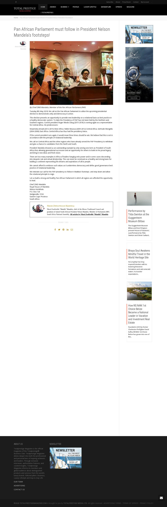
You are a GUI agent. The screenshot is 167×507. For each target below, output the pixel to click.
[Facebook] (16, 2)
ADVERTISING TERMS (112, 503)
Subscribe (109, 2)
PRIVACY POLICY (146, 503)
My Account (145, 2)
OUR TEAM (18, 482)
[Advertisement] (139, 147)
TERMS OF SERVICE (130, 503)
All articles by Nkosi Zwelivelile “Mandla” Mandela (89, 214)
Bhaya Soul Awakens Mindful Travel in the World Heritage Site (139, 254)
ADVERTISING (19, 485)
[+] (139, 199)
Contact (136, 2)
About (118, 2)
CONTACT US (19, 489)
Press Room (126, 2)
